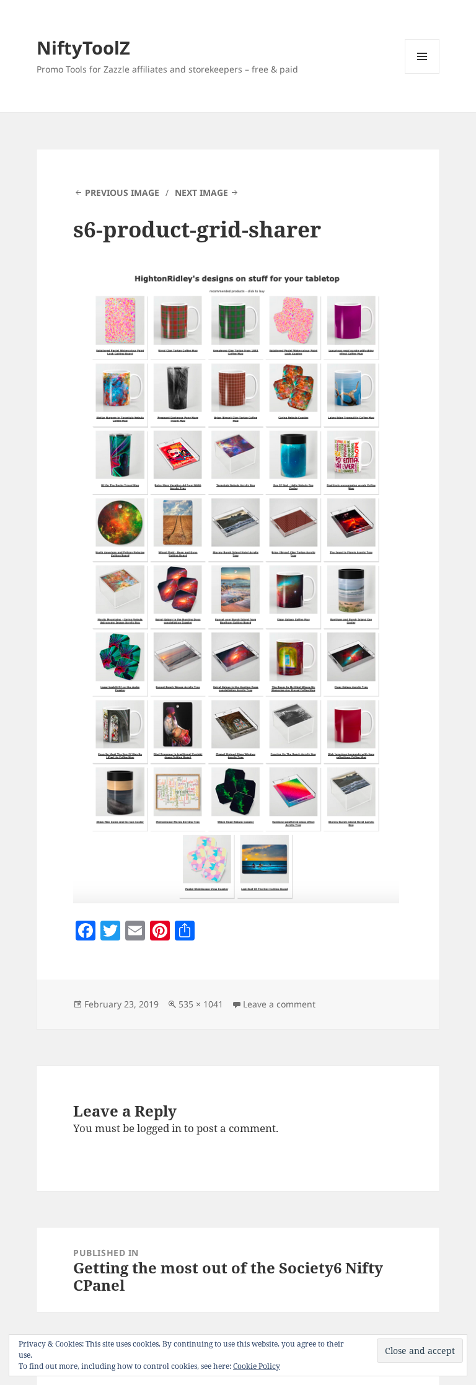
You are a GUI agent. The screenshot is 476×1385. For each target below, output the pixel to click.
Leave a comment (279, 1004)
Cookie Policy (256, 1366)
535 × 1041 (200, 1004)
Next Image (201, 192)
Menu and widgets (422, 73)
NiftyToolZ (83, 47)
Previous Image (122, 192)
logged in (159, 1128)
